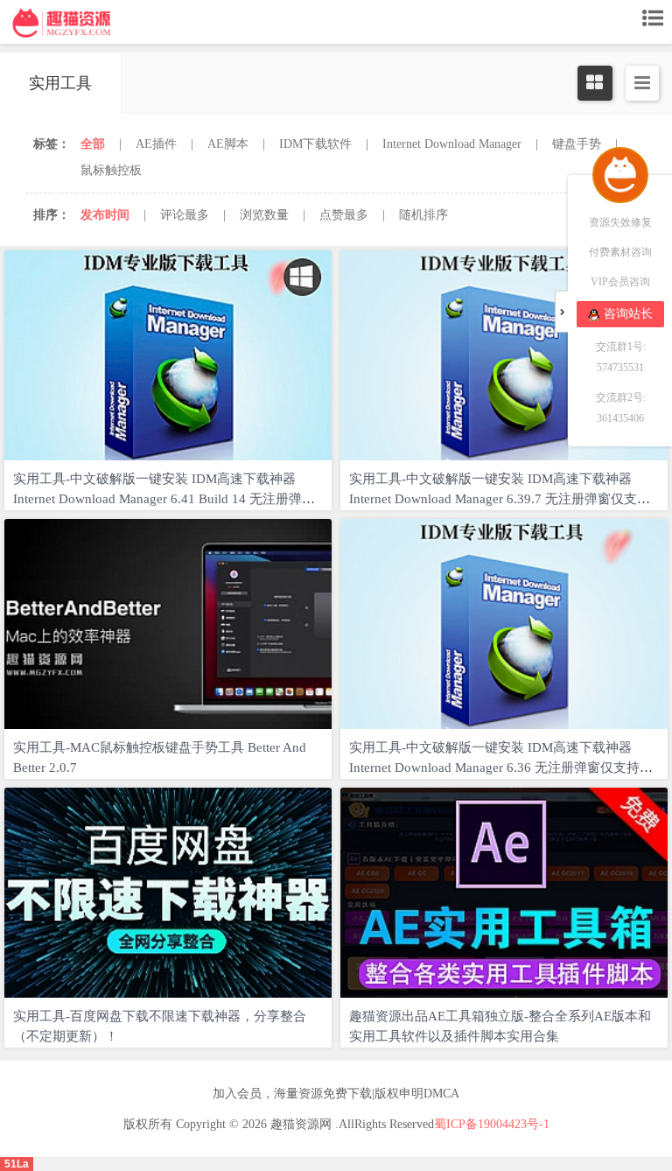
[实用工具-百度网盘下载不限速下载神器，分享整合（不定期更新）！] (168, 893)
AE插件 (156, 144)
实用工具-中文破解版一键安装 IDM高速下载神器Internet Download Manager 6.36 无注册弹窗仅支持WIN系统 (494, 767)
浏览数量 (264, 214)
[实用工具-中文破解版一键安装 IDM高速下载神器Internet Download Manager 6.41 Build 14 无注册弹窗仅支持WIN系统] (168, 355)
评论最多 (184, 214)
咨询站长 (628, 313)
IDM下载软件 (315, 144)
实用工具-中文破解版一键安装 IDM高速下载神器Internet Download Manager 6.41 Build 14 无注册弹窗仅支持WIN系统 (164, 499)
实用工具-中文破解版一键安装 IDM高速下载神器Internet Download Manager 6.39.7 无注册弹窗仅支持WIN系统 (499, 499)
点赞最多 (343, 214)
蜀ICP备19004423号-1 (492, 1124)
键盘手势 (576, 144)
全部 (92, 144)
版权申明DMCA (416, 1093)
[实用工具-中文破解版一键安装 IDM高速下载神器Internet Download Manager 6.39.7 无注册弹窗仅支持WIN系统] (504, 355)
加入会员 (237, 1093)
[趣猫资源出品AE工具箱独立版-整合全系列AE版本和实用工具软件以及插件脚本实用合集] (504, 893)
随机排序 (423, 214)
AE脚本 (227, 144)
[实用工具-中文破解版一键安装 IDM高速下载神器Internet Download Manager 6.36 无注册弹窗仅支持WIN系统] (504, 624)
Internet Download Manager (452, 144)
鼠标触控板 (111, 170)
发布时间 (105, 214)
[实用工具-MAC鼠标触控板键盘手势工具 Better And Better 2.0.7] (168, 624)
